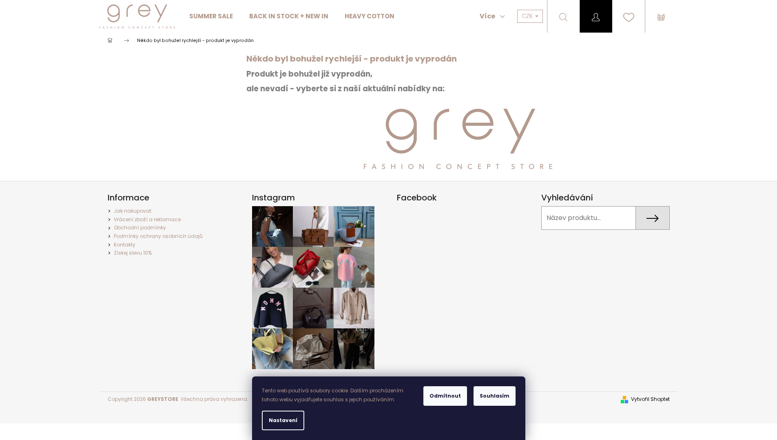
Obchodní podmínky (140, 227)
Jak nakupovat (132, 210)
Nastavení (283, 420)
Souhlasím (494, 395)
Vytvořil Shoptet (650, 399)
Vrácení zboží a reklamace (147, 219)
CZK (528, 16)
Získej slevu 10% (133, 252)
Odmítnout (445, 395)
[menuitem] (211, 16)
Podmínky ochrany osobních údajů (158, 236)
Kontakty (124, 244)
